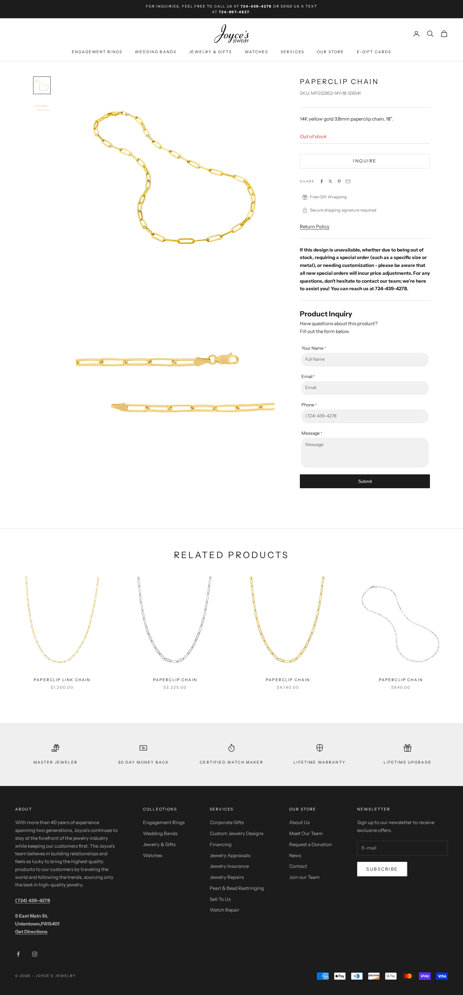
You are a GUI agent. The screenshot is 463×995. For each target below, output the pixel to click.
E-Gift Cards (374, 52)
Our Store (330, 52)
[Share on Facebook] (321, 181)
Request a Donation (310, 844)
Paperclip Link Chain (62, 679)
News (295, 855)
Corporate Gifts (227, 822)
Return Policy (314, 226)
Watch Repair (224, 910)
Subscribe (382, 869)
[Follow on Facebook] (18, 954)
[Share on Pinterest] (339, 181)
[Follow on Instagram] (34, 954)
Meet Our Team (306, 833)
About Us (299, 822)
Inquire (365, 161)
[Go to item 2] (42, 108)
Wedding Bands (155, 52)
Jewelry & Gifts (210, 52)
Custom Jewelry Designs (236, 833)
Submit (365, 481)
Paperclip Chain (175, 679)
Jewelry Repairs (227, 877)
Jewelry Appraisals (230, 855)
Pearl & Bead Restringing (237, 888)
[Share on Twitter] (330, 181)
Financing (221, 844)
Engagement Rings (97, 52)
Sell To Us (220, 899)
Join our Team (304, 877)
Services (292, 52)
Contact (298, 866)
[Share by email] (348, 181)
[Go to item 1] (42, 85)
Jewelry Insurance (229, 866)
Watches (256, 52)
